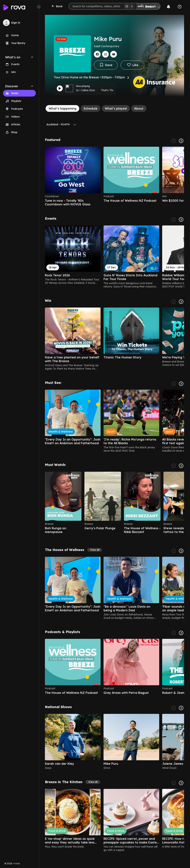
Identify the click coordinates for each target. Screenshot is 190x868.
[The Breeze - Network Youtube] (113, 54)
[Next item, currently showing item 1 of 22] (181, 466)
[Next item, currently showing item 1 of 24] (181, 384)
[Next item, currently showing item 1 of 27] (181, 219)
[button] (94, 550)
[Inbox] (168, 6)
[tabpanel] (114, 494)
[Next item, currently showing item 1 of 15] (181, 302)
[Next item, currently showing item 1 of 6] (181, 141)
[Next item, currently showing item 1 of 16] (181, 783)
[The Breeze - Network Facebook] (97, 54)
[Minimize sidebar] (38, 6)
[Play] (60, 88)
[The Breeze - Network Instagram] (105, 54)
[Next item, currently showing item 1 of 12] (181, 633)
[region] (114, 176)
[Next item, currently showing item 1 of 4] (181, 708)
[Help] (179, 6)
